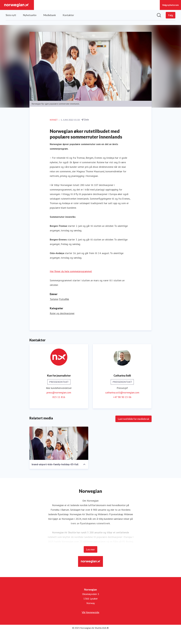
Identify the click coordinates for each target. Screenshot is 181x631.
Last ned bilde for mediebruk (133, 418)
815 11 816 (58, 397)
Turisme (54, 299)
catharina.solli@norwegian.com (122, 392)
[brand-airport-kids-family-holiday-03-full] (58, 443)
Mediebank (49, 15)
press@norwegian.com (59, 392)
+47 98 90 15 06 (122, 397)
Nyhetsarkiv (29, 15)
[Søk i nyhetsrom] (159, 15)
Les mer (90, 549)
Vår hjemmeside (90, 612)
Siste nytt (11, 15)
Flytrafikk (64, 299)
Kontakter (68, 15)
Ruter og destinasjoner (62, 313)
